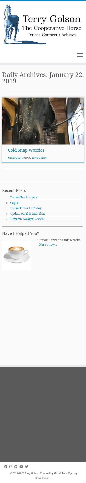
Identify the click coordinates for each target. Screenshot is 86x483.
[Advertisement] (43, 318)
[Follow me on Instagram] (11, 466)
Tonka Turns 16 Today (26, 208)
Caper (14, 203)
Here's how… (48, 244)
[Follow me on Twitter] (27, 466)
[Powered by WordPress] (55, 472)
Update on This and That (27, 214)
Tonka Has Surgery (23, 197)
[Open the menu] (80, 55)
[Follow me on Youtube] (22, 466)
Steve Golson (42, 477)
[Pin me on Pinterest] (16, 466)
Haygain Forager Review (27, 219)
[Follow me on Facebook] (6, 466)
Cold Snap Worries (26, 150)
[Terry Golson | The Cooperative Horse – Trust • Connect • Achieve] (43, 25)
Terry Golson (39, 158)
